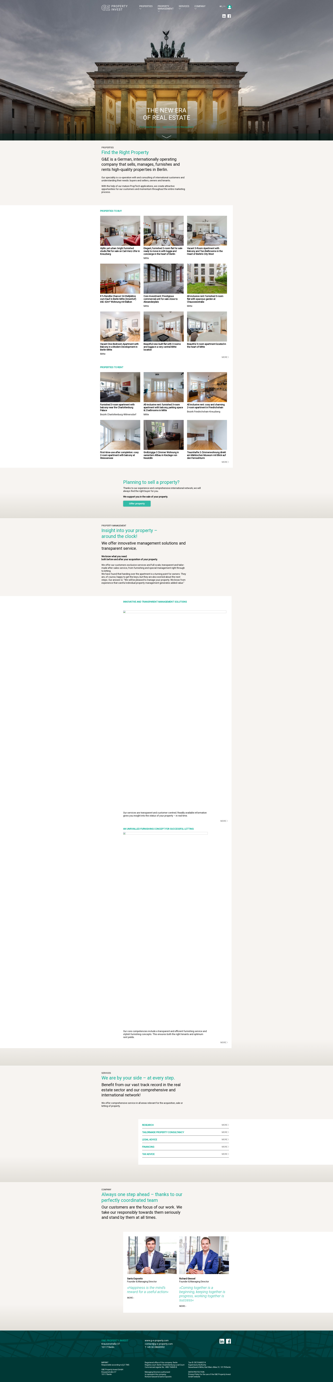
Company (199, 6)
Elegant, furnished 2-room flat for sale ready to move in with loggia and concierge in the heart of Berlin (163, 251)
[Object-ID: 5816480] (120, 340)
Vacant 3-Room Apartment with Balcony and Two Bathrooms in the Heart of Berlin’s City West (205, 251)
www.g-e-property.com (157, 1340)
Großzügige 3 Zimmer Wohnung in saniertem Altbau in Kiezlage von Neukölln (161, 455)
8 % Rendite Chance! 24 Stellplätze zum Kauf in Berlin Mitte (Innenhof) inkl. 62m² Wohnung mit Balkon (118, 299)
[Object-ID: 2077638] (164, 401)
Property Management (166, 7)
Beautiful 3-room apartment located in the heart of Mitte (206, 345)
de (221, 6)
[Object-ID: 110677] (120, 401)
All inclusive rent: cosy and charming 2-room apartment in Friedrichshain (206, 406)
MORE (225, 357)
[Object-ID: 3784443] (164, 340)
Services (184, 6)
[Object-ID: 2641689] (120, 292)
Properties (146, 6)
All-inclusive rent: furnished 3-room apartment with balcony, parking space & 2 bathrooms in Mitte (163, 407)
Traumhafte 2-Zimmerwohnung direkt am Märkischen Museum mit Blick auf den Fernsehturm (206, 455)
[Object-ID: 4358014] (120, 245)
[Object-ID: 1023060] (120, 449)
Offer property (137, 503)
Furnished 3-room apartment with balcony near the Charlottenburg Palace (117, 407)
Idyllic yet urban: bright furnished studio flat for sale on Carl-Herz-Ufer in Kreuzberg (120, 251)
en (224, 6)
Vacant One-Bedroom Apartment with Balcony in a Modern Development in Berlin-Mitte (119, 347)
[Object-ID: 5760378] (207, 340)
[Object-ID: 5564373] (164, 449)
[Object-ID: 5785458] (207, 292)
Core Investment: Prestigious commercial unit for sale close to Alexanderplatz (161, 299)
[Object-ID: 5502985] (207, 245)
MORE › (130, 1298)
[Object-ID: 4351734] (164, 245)
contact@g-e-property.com (159, 1343)
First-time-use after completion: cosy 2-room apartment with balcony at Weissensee (119, 455)
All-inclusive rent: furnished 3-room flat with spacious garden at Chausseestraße (205, 299)
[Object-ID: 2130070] (207, 401)
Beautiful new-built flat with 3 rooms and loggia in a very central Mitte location (162, 347)
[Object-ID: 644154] (207, 449)
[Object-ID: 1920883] (164, 292)
